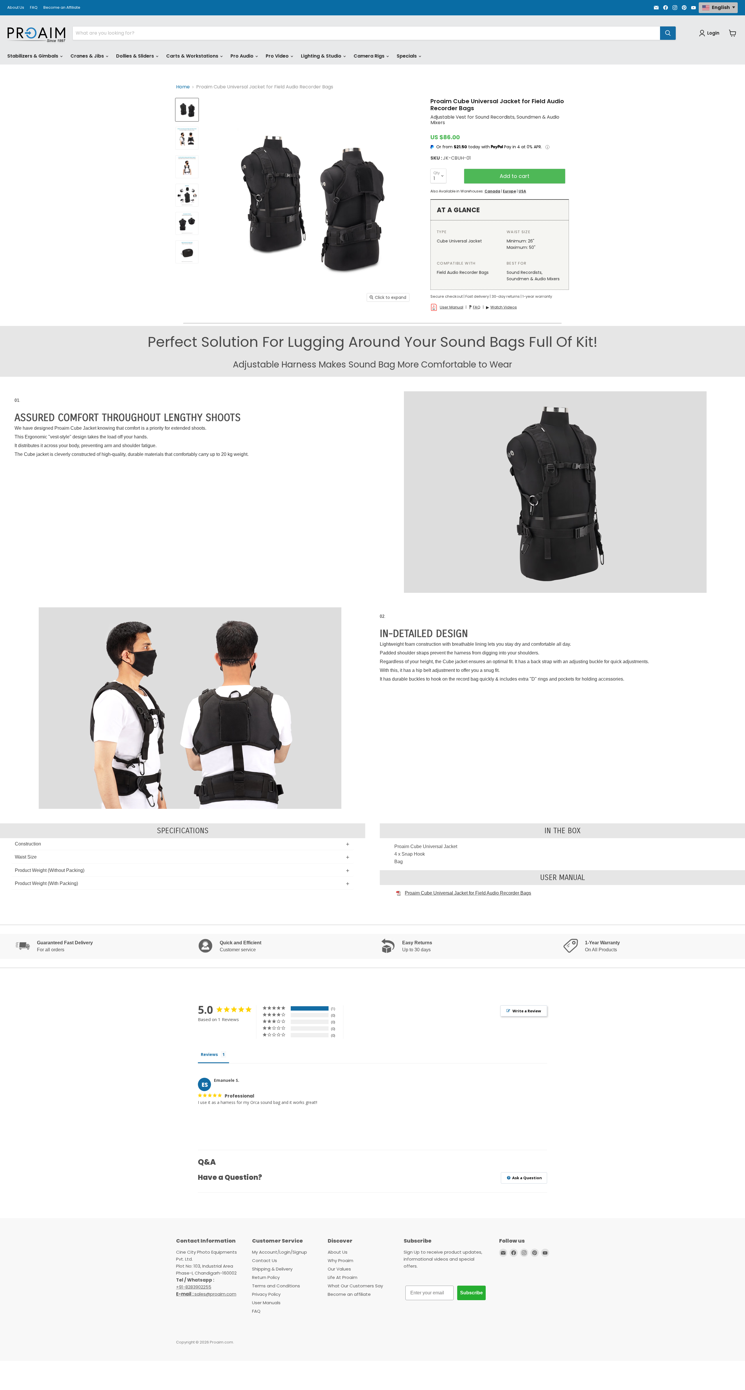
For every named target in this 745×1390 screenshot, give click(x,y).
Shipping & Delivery (272, 1269)
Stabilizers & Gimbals (33, 56)
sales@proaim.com (215, 1294)
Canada (492, 191)
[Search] (668, 33)
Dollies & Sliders (135, 56)
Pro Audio (242, 56)
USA (522, 191)
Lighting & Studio (322, 56)
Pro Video (278, 56)
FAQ (34, 8)
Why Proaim (340, 1260)
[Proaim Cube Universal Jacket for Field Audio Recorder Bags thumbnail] (186, 109)
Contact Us (264, 1260)
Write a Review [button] (526, 1010)
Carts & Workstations (192, 56)
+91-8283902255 (193, 1287)
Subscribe (471, 1292)
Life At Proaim (342, 1277)
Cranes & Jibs (87, 56)
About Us (15, 8)
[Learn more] (547, 147)
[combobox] (366, 33)
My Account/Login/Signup (279, 1252)
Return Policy (266, 1277)
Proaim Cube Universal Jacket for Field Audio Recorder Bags (468, 893)
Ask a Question (526, 1177)
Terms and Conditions (276, 1286)
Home (183, 87)
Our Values (339, 1269)
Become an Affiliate (61, 8)
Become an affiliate (349, 1294)
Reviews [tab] (209, 1054)
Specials (407, 56)
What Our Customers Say (355, 1286)
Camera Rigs (370, 56)
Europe (509, 191)
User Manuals (266, 1303)
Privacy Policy (266, 1294)
